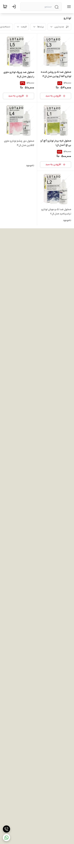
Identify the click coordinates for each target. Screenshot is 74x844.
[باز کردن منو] (68, 6)
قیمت (24, 26)
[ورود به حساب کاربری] (14, 6)
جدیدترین (59, 26)
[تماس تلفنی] (6, 829)
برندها (40, 26)
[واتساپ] (6, 837)
